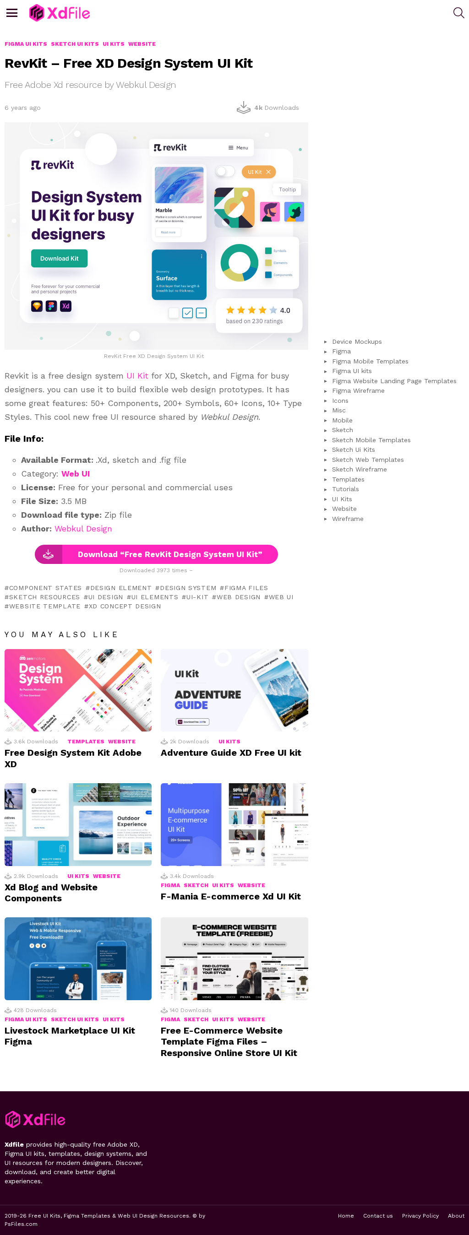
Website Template (45, 606)
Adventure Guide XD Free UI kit (231, 752)
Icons (340, 400)
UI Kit (137, 375)
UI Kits (229, 741)
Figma (170, 885)
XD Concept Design (125, 606)
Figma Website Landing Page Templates (394, 381)
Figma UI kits (26, 1019)
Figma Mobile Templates (370, 361)
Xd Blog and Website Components (51, 893)
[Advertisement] (393, 176)
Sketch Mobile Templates (371, 440)
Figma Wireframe (358, 390)
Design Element (121, 587)
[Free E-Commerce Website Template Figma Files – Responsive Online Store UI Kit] (234, 958)
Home (346, 1216)
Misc (339, 410)
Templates (85, 741)
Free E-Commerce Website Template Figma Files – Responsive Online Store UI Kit (229, 1041)
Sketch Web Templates (368, 459)
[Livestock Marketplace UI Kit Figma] (78, 958)
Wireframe (348, 518)
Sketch (196, 885)
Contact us (378, 1216)
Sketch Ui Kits (75, 1019)
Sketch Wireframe (359, 469)
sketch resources (44, 597)
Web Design (239, 597)
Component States (45, 587)
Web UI (281, 597)
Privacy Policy (420, 1216)
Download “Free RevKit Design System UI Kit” (170, 554)
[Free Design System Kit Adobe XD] (78, 690)
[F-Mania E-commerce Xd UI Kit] (234, 824)
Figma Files (246, 587)
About (456, 1216)
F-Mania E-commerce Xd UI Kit (231, 896)
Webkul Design (83, 528)
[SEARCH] (458, 13)
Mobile (342, 420)
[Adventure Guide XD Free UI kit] (234, 690)
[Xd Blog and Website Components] (78, 824)
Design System (188, 587)
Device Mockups (357, 341)
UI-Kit (197, 597)
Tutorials (345, 489)
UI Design (105, 597)
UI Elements (154, 597)
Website (122, 741)
